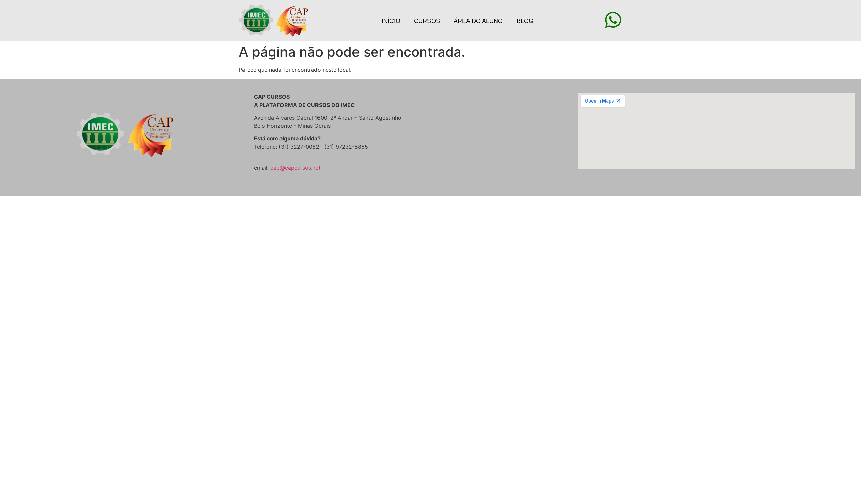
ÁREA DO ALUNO (478, 20)
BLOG (525, 20)
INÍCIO (391, 20)
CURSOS (427, 20)
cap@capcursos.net (295, 167)
